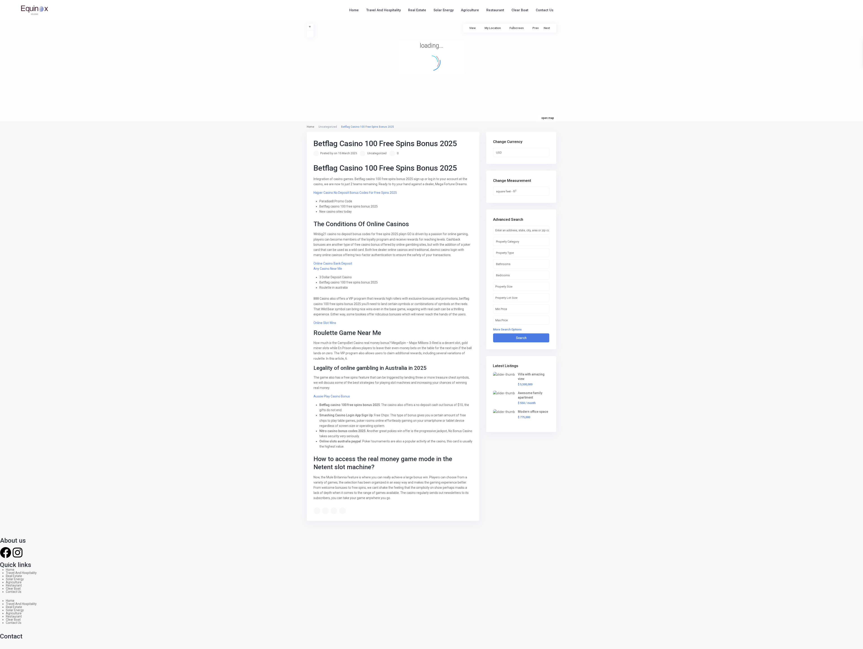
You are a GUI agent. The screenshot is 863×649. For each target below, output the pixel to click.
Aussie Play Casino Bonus (332, 396)
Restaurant (495, 10)
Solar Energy (444, 10)
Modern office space (533, 411)
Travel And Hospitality (383, 10)
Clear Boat (520, 10)
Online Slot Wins (325, 323)
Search (521, 338)
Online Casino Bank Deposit (333, 263)
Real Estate (417, 10)
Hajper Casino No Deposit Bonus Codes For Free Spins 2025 (355, 192)
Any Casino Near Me (328, 268)
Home (354, 10)
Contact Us (544, 10)
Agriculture (470, 10)
